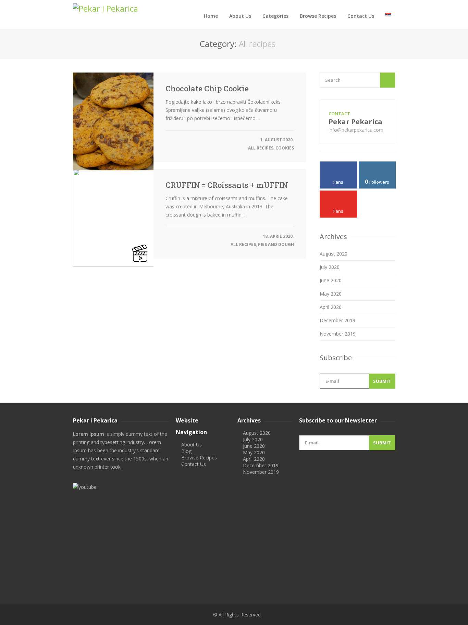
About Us (240, 16)
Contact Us (360, 16)
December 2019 (337, 320)
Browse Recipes (318, 16)
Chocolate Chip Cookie (207, 88)
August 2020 (333, 253)
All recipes (260, 148)
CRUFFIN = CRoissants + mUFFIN (226, 185)
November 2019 (338, 333)
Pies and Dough (276, 244)
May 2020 (331, 293)
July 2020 (330, 267)
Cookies (284, 148)
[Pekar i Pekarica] (121, 8)
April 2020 (331, 307)
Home (211, 16)
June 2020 (331, 280)
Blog (186, 451)
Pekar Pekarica (355, 121)
